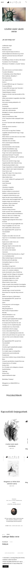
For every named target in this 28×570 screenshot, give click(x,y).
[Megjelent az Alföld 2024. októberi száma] (11, 466)
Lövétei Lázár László (14, 504)
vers (22, 525)
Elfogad (5, 566)
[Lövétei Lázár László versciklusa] (11, 430)
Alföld (13, 500)
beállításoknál (6, 563)
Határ (10, 525)
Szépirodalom (19, 500)
